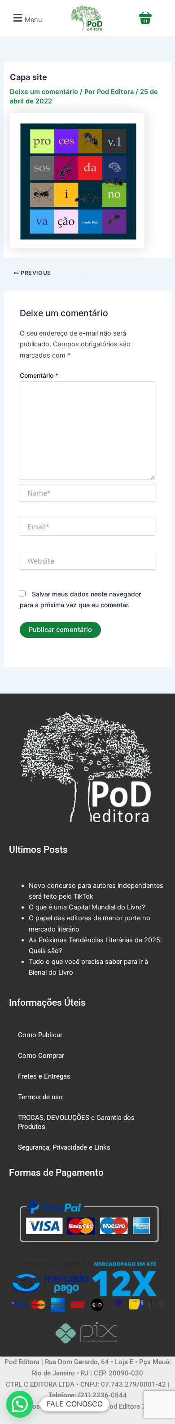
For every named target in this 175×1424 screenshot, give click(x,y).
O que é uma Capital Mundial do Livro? (87, 907)
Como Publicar (40, 1035)
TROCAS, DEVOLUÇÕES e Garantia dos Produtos (76, 1122)
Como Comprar (41, 1056)
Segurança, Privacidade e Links (64, 1147)
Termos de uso (40, 1097)
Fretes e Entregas (44, 1076)
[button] (26, 18)
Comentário (39, 375)
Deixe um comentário (44, 92)
